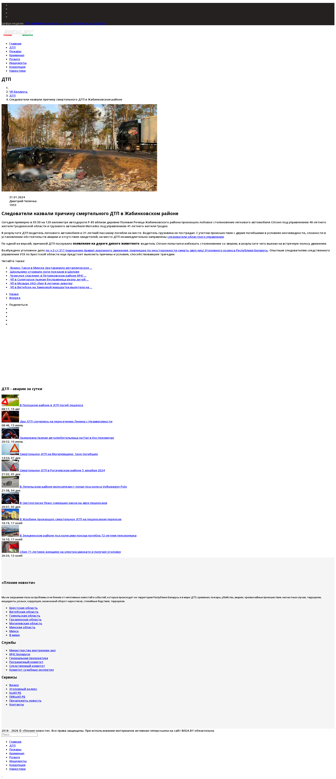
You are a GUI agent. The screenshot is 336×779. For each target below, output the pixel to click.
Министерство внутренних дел (32, 650)
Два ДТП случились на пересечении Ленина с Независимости (65, 421)
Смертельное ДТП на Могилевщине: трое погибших (58, 454)
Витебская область (23, 612)
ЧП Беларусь (18, 91)
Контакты (16, 704)
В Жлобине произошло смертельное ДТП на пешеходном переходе (70, 519)
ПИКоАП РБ (17, 697)
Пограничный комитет (26, 662)
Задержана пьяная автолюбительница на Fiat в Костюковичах (66, 438)
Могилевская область (25, 623)
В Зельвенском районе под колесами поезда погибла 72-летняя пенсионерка (77, 535)
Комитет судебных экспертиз (31, 670)
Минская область (22, 627)
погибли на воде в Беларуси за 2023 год (65, 23)
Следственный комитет (27, 666)
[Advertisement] (118, 356)
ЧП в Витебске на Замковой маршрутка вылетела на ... (51, 287)
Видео (14, 685)
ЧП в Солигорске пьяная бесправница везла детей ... (49, 279)
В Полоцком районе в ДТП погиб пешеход (51, 405)
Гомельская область (24, 615)
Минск (14, 631)
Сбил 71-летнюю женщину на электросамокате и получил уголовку (70, 552)
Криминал (16, 55)
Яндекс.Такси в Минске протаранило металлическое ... (51, 268)
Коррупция (17, 67)
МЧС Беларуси (19, 654)
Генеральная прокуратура (28, 658)
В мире (14, 635)
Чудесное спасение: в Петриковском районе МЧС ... (48, 275)
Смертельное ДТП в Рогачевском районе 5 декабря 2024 (62, 470)
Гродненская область (25, 619)
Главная (15, 43)
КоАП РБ (15, 693)
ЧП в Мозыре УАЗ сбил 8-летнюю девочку (41, 283)
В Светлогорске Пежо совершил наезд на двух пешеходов (63, 503)
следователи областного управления (195, 237)
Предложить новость (25, 700)
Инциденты (18, 63)
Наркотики (17, 71)
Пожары (15, 51)
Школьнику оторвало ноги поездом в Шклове (44, 272)
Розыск (14, 59)
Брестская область (23, 608)
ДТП (12, 47)
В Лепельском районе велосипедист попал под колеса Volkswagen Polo (73, 486)
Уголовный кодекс (23, 689)
